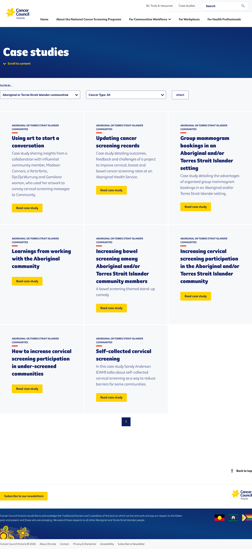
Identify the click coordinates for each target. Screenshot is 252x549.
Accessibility (107, 544)
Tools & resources (161, 6)
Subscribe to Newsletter (131, 544)
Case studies (187, 6)
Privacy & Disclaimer (84, 544)
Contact (64, 544)
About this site (48, 544)
